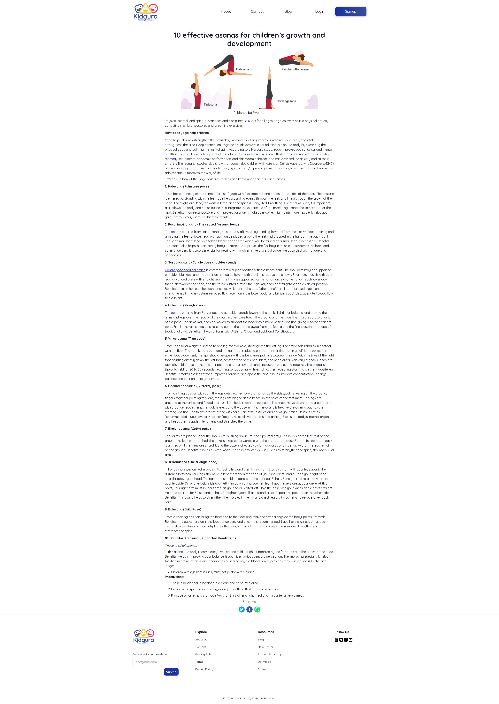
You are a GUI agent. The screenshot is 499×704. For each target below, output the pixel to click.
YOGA (249, 121)
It (166, 194)
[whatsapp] (257, 609)
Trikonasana (174, 469)
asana (317, 365)
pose (174, 232)
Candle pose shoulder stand (185, 270)
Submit (171, 672)
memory (171, 159)
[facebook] (249, 609)
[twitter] (242, 609)
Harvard (257, 149)
